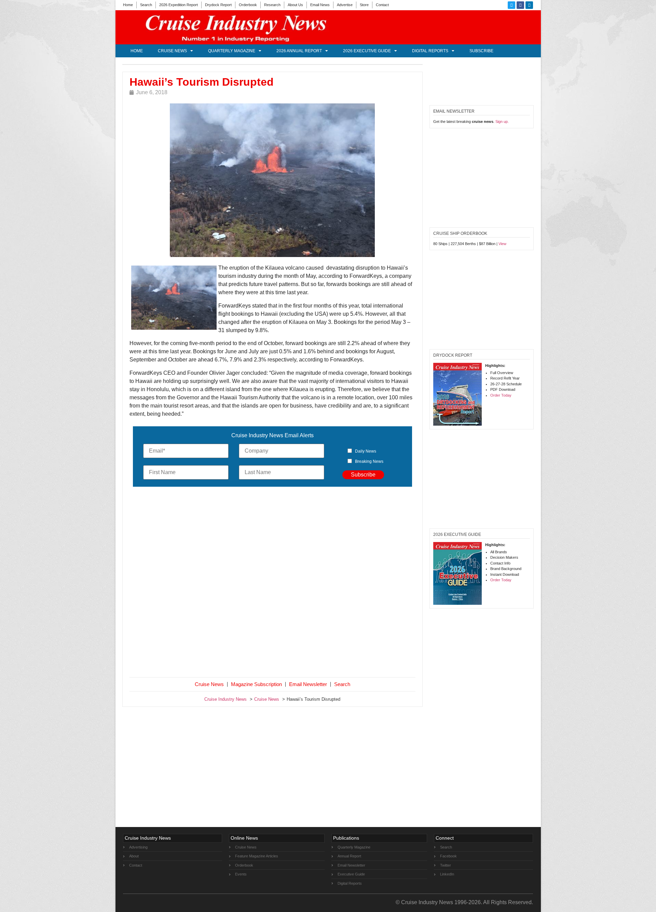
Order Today (500, 395)
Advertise (345, 5)
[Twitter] (511, 5)
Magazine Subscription (256, 684)
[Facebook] (520, 5)
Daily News (365, 451)
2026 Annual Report (299, 50)
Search (146, 5)
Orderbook (248, 5)
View (502, 244)
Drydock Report (218, 5)
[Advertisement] (272, 583)
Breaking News (369, 461)
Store (364, 5)
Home (128, 5)
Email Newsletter (308, 684)
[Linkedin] (529, 5)
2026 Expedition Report (178, 5)
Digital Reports (430, 50)
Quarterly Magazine (231, 50)
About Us (295, 5)
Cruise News (172, 50)
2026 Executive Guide (367, 50)
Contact (382, 5)
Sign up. (502, 121)
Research (272, 5)
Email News (320, 5)
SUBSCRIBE (481, 50)
